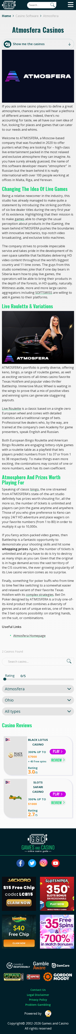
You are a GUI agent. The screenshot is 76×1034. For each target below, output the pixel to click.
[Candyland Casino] (57, 947)
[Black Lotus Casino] (15, 755)
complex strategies (40, 595)
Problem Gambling (38, 1005)
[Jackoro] (19, 910)
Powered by (33, 1013)
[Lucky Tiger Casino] (19, 947)
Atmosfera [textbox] (15, 688)
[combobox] (38, 689)
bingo (34, 489)
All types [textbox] (12, 711)
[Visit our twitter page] (32, 863)
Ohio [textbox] (9, 700)
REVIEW (56, 760)
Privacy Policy (38, 999)
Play (56, 751)
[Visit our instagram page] (44, 863)
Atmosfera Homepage (29, 636)
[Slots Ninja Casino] (57, 910)
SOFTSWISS (43, 292)
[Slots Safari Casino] (15, 798)
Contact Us (38, 990)
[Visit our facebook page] (20, 863)
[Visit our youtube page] (55, 863)
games (19, 219)
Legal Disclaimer (38, 995)
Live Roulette (11, 408)
